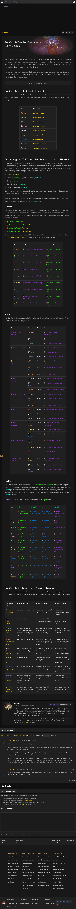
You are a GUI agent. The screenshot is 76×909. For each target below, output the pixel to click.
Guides (6, 32)
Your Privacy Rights (12, 903)
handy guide (28, 800)
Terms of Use (11, 907)
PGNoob (12, 769)
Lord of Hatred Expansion (60, 857)
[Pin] (66, 32)
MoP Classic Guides (28, 854)
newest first (18, 735)
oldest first (24, 735)
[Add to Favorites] (63, 32)
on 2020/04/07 (27, 740)
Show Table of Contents (39, 83)
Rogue (24, 135)
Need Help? (10, 899)
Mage (24, 122)
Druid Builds (57, 872)
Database (19, 840)
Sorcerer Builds (58, 885)
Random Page (24, 903)
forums (23, 804)
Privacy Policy (49, 903)
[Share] (74, 2)
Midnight (11, 882)
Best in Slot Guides (44, 860)
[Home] (4, 904)
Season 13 (56, 860)
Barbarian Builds (58, 869)
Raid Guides (12, 872)
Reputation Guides (28, 872)
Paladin (24, 126)
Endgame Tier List (59, 863)
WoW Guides (12, 854)
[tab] (7, 730)
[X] (60, 901)
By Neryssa (8, 50)
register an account (25, 834)
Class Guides (12, 857)
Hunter (24, 117)
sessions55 (12, 740)
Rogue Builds (57, 882)
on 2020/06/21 (25, 769)
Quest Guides (26, 869)
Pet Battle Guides (27, 876)
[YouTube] (70, 901)
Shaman (24, 139)
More (58, 843)
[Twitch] (50, 704)
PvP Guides (41, 876)
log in (17, 834)
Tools (4, 843)
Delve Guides (12, 860)
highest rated (30, 735)
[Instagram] (57, 704)
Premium (35, 903)
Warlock (24, 144)
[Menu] (2, 2)
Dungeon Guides (27, 863)
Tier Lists (11, 879)
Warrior (24, 148)
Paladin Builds (57, 879)
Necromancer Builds (59, 876)
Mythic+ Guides (13, 866)
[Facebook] (67, 901)
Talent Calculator (13, 876)
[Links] (72, 32)
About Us (35, 899)
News (4, 840)
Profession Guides (13, 869)
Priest (24, 130)
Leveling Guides (13, 863)
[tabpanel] (38, 758)
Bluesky (25, 722)
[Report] (69, 32)
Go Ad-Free (70, 840)
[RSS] (57, 904)
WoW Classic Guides (44, 854)
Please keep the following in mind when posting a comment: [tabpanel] (22, 815)
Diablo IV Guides (58, 854)
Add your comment (6, 735)
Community (56, 840)
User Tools (23, 899)
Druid (24, 113)
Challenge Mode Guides (29, 882)
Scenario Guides (27, 879)
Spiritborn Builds (58, 888)
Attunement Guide (44, 857)
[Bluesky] (54, 704)
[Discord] (57, 901)
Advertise (48, 899)
